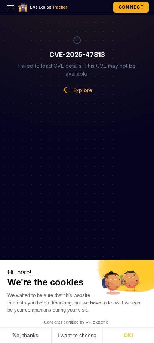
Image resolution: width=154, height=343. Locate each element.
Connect (131, 7)
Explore (77, 89)
